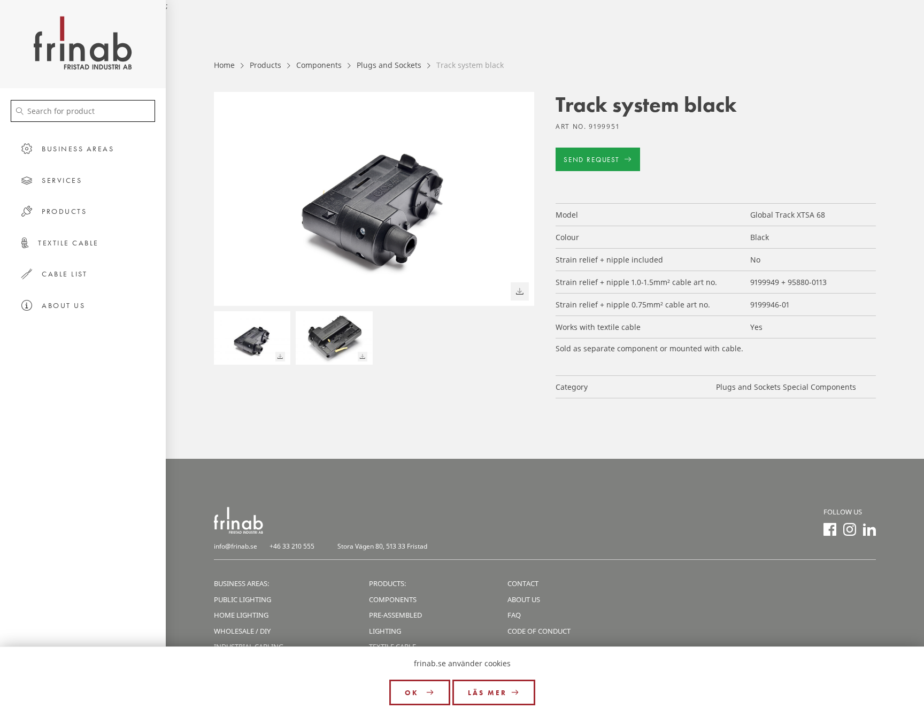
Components (319, 65)
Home (224, 65)
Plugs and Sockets (389, 65)
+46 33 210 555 (292, 546)
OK (413, 692)
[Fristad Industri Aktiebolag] (83, 44)
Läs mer (487, 692)
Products (265, 65)
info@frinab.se (235, 546)
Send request (592, 159)
